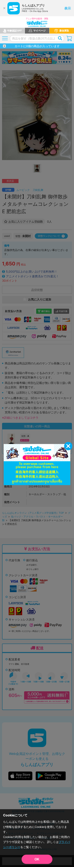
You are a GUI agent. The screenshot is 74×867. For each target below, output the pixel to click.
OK (37, 859)
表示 (67, 8)
